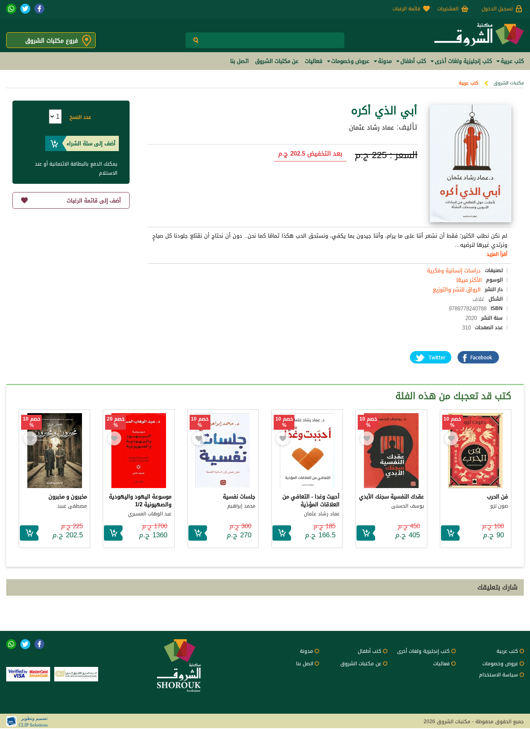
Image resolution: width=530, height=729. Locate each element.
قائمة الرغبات (406, 8)
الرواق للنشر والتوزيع (457, 289)
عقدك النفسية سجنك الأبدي (391, 496)
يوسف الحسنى (407, 505)
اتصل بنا (304, 663)
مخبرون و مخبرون (67, 496)
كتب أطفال (369, 651)
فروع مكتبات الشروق (51, 40)
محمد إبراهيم (241, 505)
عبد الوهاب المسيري (149, 513)
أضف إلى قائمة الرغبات (94, 200)
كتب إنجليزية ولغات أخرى (423, 651)
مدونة (306, 651)
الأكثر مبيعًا (469, 280)
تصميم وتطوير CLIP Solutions (33, 721)
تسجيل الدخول (497, 8)
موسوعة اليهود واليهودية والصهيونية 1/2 (140, 500)
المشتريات (447, 8)
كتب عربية (468, 83)
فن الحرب (497, 496)
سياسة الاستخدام (498, 674)
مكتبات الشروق (509, 83)
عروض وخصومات (500, 663)
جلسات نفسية (239, 496)
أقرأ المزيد (497, 254)
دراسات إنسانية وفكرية (454, 270)
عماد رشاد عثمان (371, 127)
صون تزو (499, 505)
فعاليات (441, 663)
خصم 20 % (116, 422)
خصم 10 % (452, 422)
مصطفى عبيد (72, 505)
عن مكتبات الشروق (360, 663)
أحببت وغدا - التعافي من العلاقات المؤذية (311, 500)
